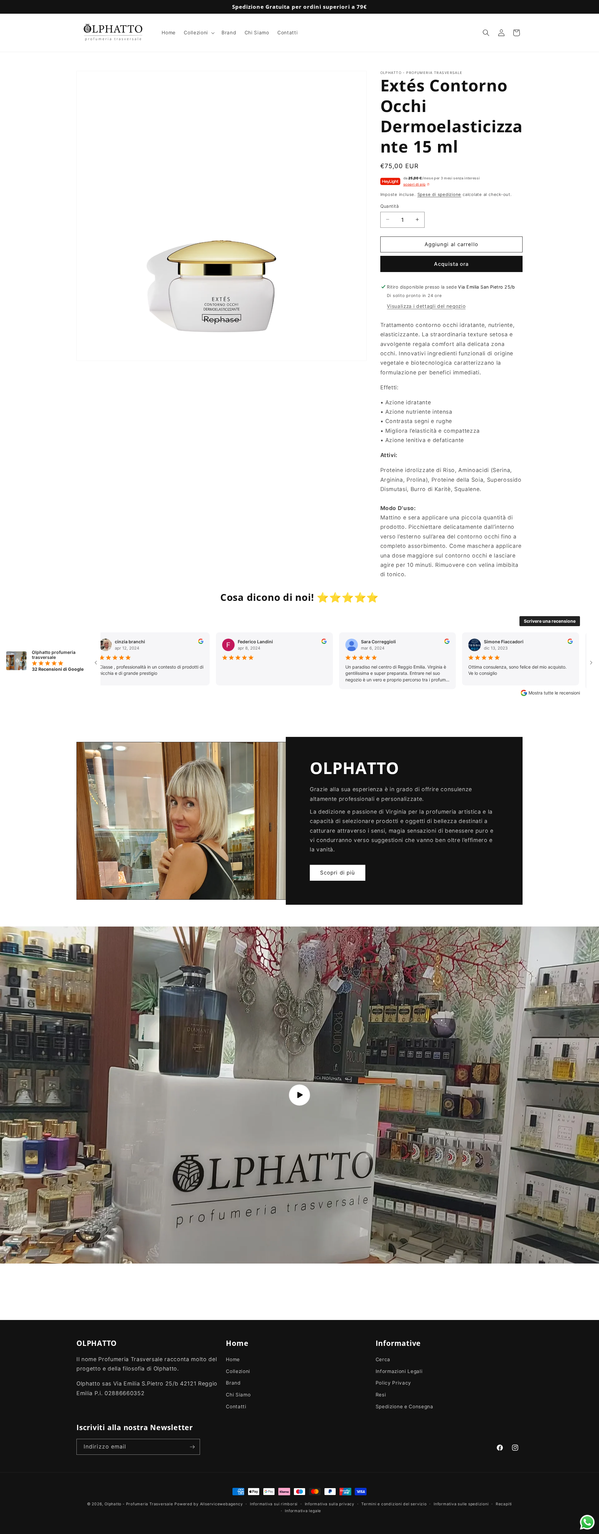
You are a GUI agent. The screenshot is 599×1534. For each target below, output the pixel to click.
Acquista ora (451, 264)
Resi (381, 1395)
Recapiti (504, 1504)
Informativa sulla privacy (329, 1504)
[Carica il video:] (299, 1095)
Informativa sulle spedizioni (461, 1504)
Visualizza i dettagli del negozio (426, 306)
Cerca (383, 1359)
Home (233, 1359)
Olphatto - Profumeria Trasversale (139, 1504)
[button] (198, 33)
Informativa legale (303, 1510)
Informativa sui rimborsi (274, 1504)
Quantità (389, 205)
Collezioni (238, 1371)
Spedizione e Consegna (404, 1407)
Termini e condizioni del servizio (393, 1504)
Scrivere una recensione (550, 621)
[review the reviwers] (133, 642)
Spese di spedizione (439, 194)
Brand (233, 1383)
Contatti (236, 1407)
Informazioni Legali (399, 1371)
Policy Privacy (393, 1383)
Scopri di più (337, 872)
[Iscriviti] (192, 1447)
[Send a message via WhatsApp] (587, 1522)
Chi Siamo (238, 1395)
